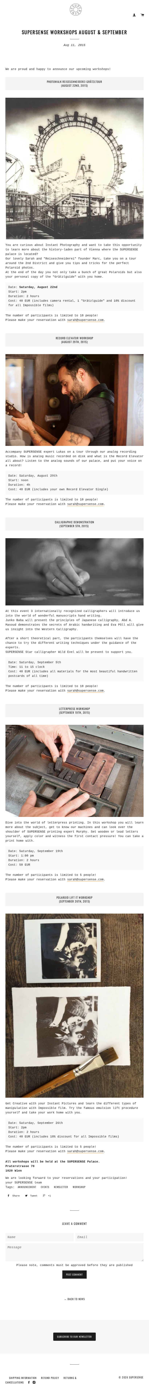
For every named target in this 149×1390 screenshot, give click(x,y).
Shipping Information (23, 1378)
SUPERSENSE (136, 1377)
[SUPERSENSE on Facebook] (29, 1382)
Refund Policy (50, 1378)
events (45, 1187)
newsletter (61, 1187)
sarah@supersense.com (85, 320)
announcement (27, 1187)
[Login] (134, 14)
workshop (79, 1187)
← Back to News (74, 1299)
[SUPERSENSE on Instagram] (35, 1382)
